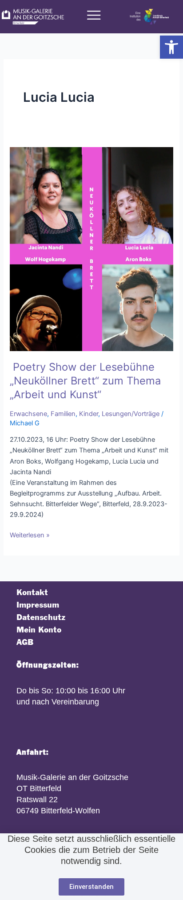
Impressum (37, 605)
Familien (63, 414)
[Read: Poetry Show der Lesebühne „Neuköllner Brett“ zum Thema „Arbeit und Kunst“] (91, 248)
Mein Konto (38, 630)
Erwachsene (28, 414)
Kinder (88, 414)
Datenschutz (40, 617)
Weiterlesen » (30, 534)
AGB (24, 642)
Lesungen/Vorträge (130, 414)
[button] (171, 47)
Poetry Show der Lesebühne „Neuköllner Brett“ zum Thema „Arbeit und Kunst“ (85, 380)
